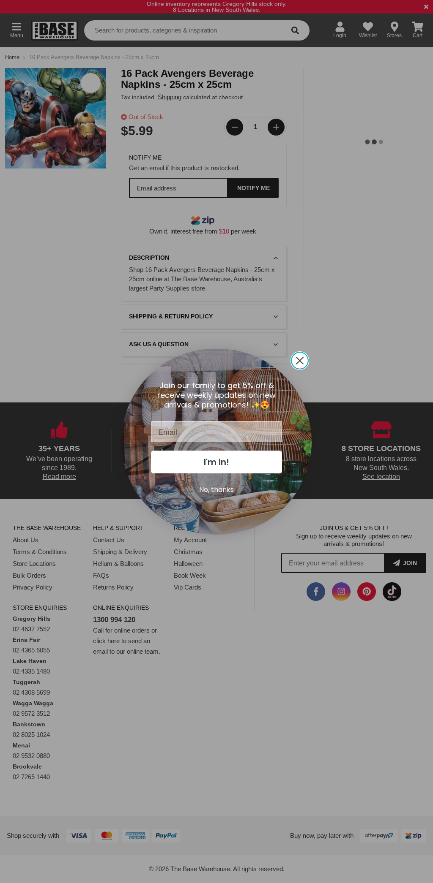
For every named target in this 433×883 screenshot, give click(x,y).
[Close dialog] (299, 360)
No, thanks (216, 489)
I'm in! (216, 462)
